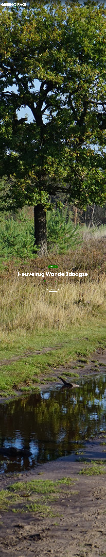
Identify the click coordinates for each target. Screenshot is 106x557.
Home (73, 5)
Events (79, 5)
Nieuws (86, 5)
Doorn (59, 284)
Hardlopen (53, 263)
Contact (101, 5)
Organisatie (93, 5)
